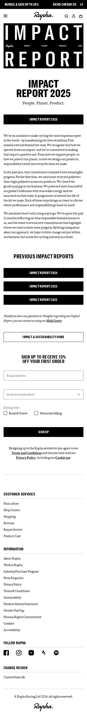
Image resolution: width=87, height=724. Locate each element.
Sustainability (12, 597)
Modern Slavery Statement (21, 604)
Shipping (10, 516)
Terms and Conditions (27, 453)
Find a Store (11, 503)
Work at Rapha (13, 565)
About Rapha (12, 558)
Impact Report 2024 (43, 273)
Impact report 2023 (43, 286)
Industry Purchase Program (21, 571)
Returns (9, 523)
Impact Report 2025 (43, 119)
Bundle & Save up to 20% (22, 4)
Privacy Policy (26, 457)
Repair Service (13, 529)
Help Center (12, 510)
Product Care (12, 536)
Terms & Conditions (17, 591)
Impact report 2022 (43, 300)
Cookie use (62, 457)
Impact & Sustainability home (43, 337)
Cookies (9, 623)
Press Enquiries (13, 578)
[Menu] (5, 16)
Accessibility (12, 630)
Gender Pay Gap (14, 610)
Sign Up (43, 432)
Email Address (16, 375)
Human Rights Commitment (22, 617)
